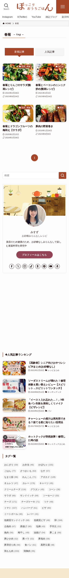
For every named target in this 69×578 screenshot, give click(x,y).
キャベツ (46, 483)
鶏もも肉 (11, 551)
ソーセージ (51, 495)
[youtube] (50, 266)
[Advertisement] (34, 312)
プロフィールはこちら (34, 254)
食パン (30, 545)
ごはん (10, 471)
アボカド (48, 477)
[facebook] (11, 266)
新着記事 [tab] (19, 51)
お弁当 (28, 464)
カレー (28, 483)
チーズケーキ (30, 501)
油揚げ (39, 532)
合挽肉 (10, 526)
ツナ (48, 501)
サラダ (10, 495)
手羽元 (55, 526)
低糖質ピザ (42, 520)
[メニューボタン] (62, 6)
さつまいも (28, 471)
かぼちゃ (45, 464)
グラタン (37, 489)
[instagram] (24, 266)
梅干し (23, 532)
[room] (37, 266)
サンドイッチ (29, 495)
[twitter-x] (18, 266)
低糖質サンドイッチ (17, 520)
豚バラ (28, 538)
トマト (10, 508)
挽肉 (8, 532)
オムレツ (11, 483)
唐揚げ (26, 526)
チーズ (10, 501)
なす (45, 471)
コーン (54, 489)
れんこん (29, 477)
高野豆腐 (47, 545)
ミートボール (13, 514)
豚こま (55, 532)
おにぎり (11, 464)
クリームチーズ (15, 489)
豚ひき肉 (11, 538)
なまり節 (11, 477)
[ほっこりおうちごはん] (34, 6)
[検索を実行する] (62, 175)
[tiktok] (31, 266)
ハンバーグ (29, 508)
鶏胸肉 (29, 551)
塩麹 (40, 526)
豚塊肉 (44, 538)
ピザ (46, 508)
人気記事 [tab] (50, 51)
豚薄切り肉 (12, 545)
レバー (33, 514)
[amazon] (57, 266)
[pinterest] (44, 266)
